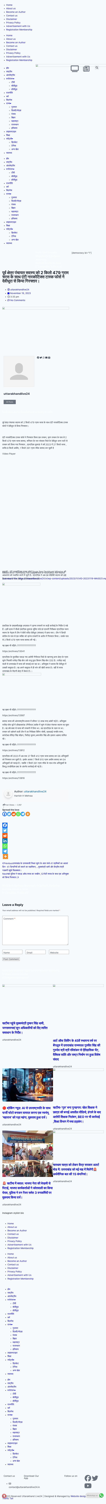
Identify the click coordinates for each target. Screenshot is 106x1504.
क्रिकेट (14, 142)
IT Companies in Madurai (49, 266)
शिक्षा (8, 135)
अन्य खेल (14, 149)
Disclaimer (11, 19)
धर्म (7, 96)
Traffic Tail (7, 1498)
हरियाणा (14, 128)
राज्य (8, 103)
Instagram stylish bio (13, 1213)
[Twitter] (9, 814)
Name (6, 952)
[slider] (34, 596)
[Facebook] (4, 814)
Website (54, 952)
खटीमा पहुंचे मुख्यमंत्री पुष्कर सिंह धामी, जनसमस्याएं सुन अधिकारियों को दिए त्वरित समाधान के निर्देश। (25, 1027)
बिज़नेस (9, 100)
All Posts (9, 402)
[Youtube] (88, 1485)
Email (29, 952)
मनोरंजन (9, 78)
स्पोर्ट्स (9, 138)
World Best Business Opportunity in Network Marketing (48, 256)
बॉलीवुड (14, 85)
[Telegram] (22, 814)
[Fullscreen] (3, 600)
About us (11, 8)
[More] (28, 814)
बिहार (13, 117)
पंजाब (13, 114)
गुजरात (14, 107)
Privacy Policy (13, 22)
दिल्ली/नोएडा (16, 110)
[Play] (3, 582)
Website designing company (85, 1496)
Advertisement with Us (18, 26)
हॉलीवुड (14, 89)
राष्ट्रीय (9, 71)
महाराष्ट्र (14, 121)
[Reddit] (13, 814)
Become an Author (15, 12)
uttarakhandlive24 (35, 791)
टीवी (13, 82)
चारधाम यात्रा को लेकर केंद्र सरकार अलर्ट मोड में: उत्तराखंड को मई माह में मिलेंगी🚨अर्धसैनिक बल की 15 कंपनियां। (76, 1169)
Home (9, 5)
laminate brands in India (48, 263)
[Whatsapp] (18, 814)
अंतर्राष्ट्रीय (10, 75)
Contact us (11, 15)
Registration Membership (19, 29)
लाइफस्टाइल (11, 131)
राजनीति (9, 92)
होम (7, 68)
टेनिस (13, 145)
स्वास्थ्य (9, 153)
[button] (97, 67)
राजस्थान (15, 124)
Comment (9, 918)
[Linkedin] (4, 840)
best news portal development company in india (27, 412)
